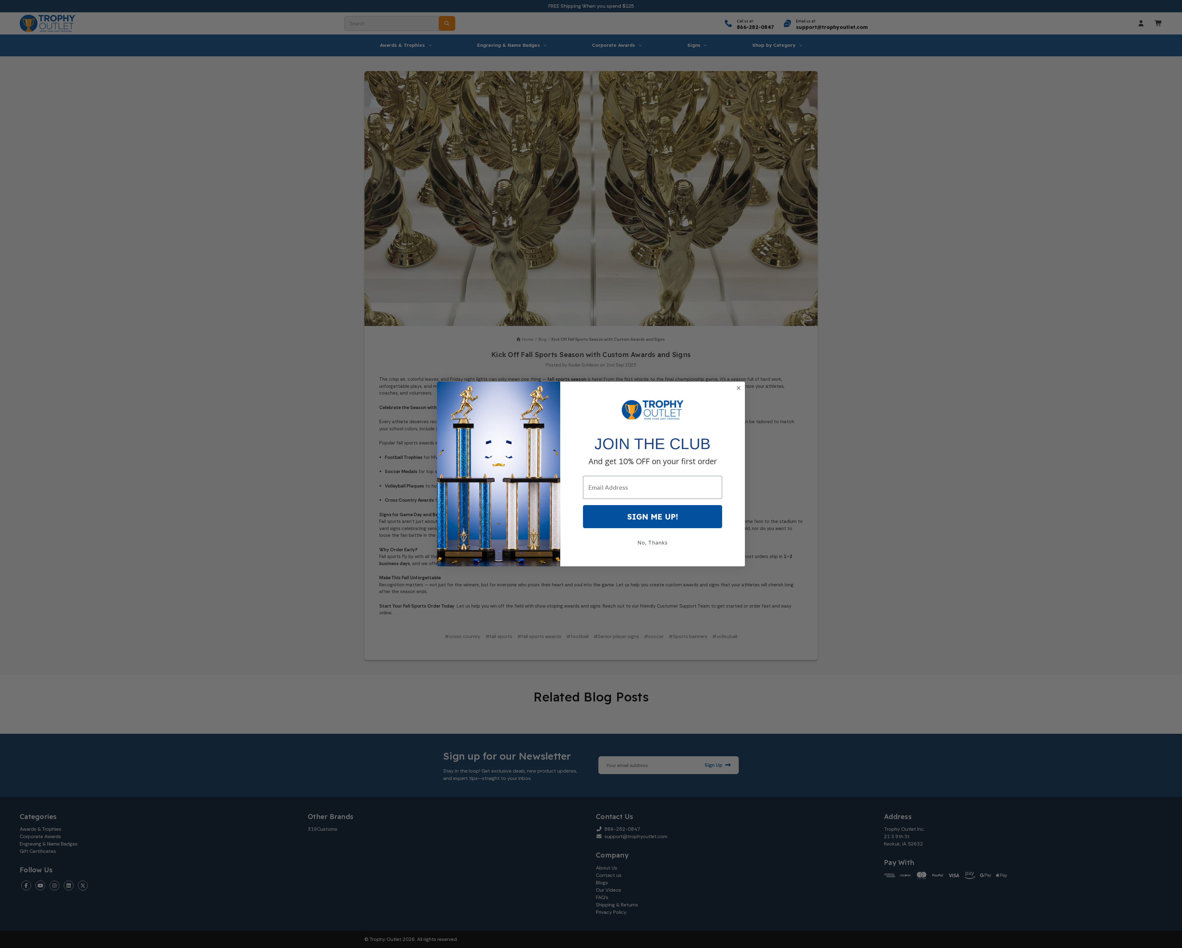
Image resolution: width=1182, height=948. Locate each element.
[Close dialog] (738, 388)
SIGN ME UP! (652, 516)
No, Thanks (652, 542)
